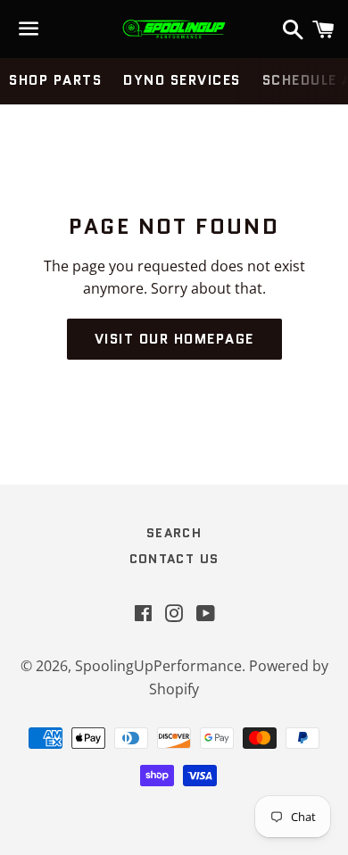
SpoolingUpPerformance (158, 666)
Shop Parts (55, 80)
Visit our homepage (174, 339)
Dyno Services (182, 80)
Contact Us (174, 559)
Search (174, 533)
